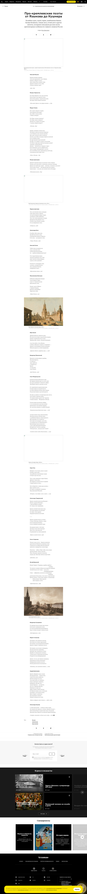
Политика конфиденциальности (47, 861)
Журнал (24, 1)
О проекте (21, 861)
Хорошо (77, 889)
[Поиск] (85, 2)
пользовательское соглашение (47, 758)
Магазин (30, 1)
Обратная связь (65, 861)
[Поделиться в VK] (36, 35)
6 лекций (19, 790)
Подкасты (12, 1)
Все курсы (43, 813)
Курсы (6, 1)
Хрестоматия (35, 723)
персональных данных (23, 890)
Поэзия (33, 720)
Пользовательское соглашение (31, 861)
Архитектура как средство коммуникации (43, 6)
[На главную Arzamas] (2, 2)
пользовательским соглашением (54, 888)
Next (82, 792)
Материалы (18, 1)
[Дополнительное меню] (39, 2)
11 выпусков (78, 808)
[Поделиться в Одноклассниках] (43, 35)
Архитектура (35, 721)
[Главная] (43, 857)
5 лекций (48, 790)
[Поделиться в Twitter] (50, 35)
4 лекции (48, 808)
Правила (57, 861)
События (35, 1)
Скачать (71, 1)
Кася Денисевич (45, 30)
